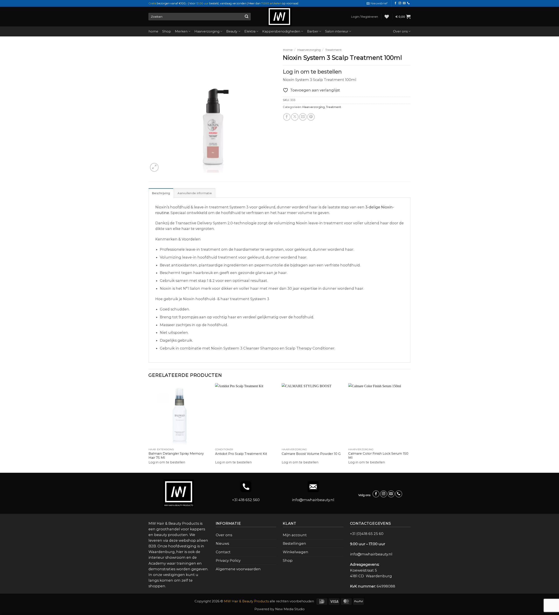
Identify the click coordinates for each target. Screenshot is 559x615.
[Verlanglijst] (387, 16)
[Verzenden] (246, 16)
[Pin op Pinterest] (311, 117)
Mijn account (295, 535)
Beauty (231, 31)
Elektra (249, 31)
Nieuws (222, 543)
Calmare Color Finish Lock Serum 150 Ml (378, 456)
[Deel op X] (294, 117)
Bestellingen (294, 543)
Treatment (333, 49)
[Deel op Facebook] (287, 117)
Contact (223, 552)
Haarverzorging (206, 31)
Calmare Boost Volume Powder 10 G (311, 454)
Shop (166, 31)
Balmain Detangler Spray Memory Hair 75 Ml (176, 456)
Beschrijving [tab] (161, 193)
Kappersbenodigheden (281, 31)
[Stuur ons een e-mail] (404, 3)
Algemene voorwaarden (238, 569)
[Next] (410, 427)
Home (288, 49)
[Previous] (148, 427)
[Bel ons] (408, 3)
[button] (377, 3)
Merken (181, 31)
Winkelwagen (295, 552)
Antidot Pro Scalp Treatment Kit (241, 454)
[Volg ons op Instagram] (400, 3)
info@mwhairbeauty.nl (313, 500)
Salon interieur (336, 31)
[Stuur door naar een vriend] (303, 117)
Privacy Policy (228, 560)
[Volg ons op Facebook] (395, 3)
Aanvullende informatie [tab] (195, 193)
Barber (312, 31)
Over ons (400, 31)
